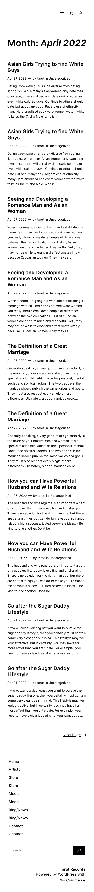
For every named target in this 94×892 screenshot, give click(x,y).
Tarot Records (72, 869)
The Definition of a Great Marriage (37, 349)
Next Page (75, 735)
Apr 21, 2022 (16, 620)
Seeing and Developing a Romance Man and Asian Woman (37, 205)
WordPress (67, 874)
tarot (40, 78)
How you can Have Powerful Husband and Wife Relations (42, 484)
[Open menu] (62, 13)
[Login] (80, 13)
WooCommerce (72, 880)
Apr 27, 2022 (16, 78)
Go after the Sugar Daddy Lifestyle (38, 609)
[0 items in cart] (71, 13)
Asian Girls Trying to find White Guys (45, 67)
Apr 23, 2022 (17, 495)
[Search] (79, 850)
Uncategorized (59, 78)
